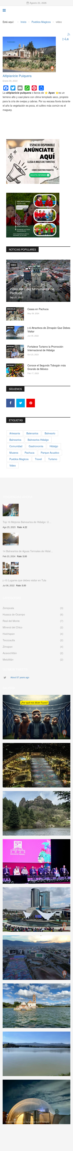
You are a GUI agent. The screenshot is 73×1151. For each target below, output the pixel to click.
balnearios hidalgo (38, 439)
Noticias (10, 346)
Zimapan (10, 328)
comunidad (15, 446)
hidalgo (54, 446)
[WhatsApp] (27, 87)
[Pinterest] (34, 87)
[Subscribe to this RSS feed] (69, 34)
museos (13, 452)
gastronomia (36, 446)
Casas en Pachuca (38, 309)
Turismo (11, 42)
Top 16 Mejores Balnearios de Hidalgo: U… (27, 522)
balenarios (32, 433)
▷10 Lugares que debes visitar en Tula (24, 580)
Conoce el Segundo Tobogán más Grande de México (46, 367)
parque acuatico (50, 452)
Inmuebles (11, 309)
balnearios (15, 439)
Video (13, 265)
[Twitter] (13, 87)
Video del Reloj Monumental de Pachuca (32, 290)
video (12, 465)
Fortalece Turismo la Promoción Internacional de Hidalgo (45, 348)
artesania (14, 433)
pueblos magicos (19, 459)
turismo (52, 459)
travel (38, 459)
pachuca (29, 452)
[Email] (20, 87)
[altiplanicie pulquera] (29, 54)
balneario (50, 433)
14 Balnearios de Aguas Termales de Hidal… (28, 551)
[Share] (41, 87)
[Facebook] (6, 87)
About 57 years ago (19, 677)
